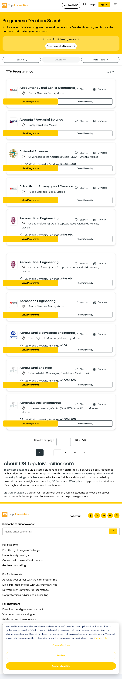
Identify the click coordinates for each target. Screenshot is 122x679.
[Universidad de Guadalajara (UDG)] (13, 369)
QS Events (57, 481)
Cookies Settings (61, 645)
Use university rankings (15, 555)
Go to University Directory (60, 46)
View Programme (30, 101)
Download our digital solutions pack (23, 609)
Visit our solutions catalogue (18, 614)
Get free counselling (14, 565)
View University (85, 101)
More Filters (99, 59)
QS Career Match (14, 492)
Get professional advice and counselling (25, 595)
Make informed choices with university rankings (29, 584)
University (60, 59)
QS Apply (74, 481)
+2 (87, 373)
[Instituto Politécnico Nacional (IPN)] (13, 220)
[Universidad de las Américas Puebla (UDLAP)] (13, 153)
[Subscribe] (113, 531)
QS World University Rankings (79, 473)
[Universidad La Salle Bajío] (13, 121)
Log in (93, 4)
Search (20, 59)
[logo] (15, 4)
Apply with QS (71, 5)
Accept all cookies (61, 666)
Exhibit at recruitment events (19, 619)
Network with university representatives (25, 590)
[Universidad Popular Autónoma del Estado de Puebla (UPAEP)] (13, 89)
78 (75, 452)
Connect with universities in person (22, 560)
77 (66, 452)
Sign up (104, 4)
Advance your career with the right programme (29, 579)
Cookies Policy (101, 638)
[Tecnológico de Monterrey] (13, 334)
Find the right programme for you (21, 550)
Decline (61, 655)
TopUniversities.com (15, 469)
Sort (109, 71)
